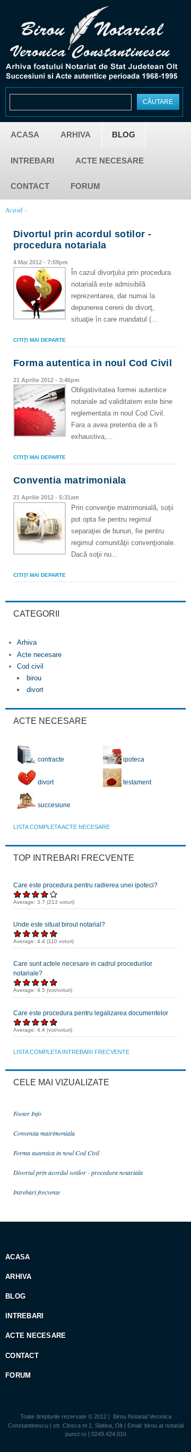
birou (34, 678)
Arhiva (75, 134)
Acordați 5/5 (53, 894)
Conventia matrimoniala (69, 480)
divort (35, 690)
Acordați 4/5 (44, 894)
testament (136, 782)
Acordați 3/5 (35, 894)
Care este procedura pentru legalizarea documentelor (90, 1013)
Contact (30, 186)
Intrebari (32, 160)
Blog (123, 134)
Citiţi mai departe (39, 340)
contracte (50, 759)
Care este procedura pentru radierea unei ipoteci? (85, 885)
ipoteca (132, 759)
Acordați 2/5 (26, 894)
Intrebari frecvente (36, 1192)
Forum (85, 186)
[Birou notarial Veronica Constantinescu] (91, 77)
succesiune (53, 805)
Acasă (14, 209)
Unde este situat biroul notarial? (59, 924)
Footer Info (27, 1113)
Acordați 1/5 (17, 894)
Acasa (25, 134)
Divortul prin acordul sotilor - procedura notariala (82, 239)
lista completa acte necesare (61, 827)
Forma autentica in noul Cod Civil (92, 363)
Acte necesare (109, 160)
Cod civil (30, 666)
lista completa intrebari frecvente (71, 1052)
